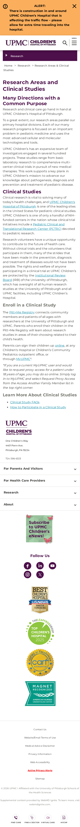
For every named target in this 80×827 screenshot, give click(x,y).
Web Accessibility (40, 762)
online (60, 345)
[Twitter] (40, 574)
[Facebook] (27, 566)
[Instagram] (27, 575)
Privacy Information (39, 754)
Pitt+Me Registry (22, 312)
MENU (74, 38)
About (8, 504)
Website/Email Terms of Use (40, 737)
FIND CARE (16, 822)
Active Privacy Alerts (40, 770)
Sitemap (40, 778)
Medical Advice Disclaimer (40, 745)
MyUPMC (23, 359)
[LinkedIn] (40, 566)
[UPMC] (31, 42)
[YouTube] (52, 566)
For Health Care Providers (24, 480)
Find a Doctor (32, 822)
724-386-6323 (13, 458)
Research (17, 56)
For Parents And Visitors (23, 468)
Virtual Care (48, 822)
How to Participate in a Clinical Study (38, 407)
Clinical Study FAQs (24, 402)
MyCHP (64, 822)
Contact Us (39, 729)
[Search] (65, 42)
